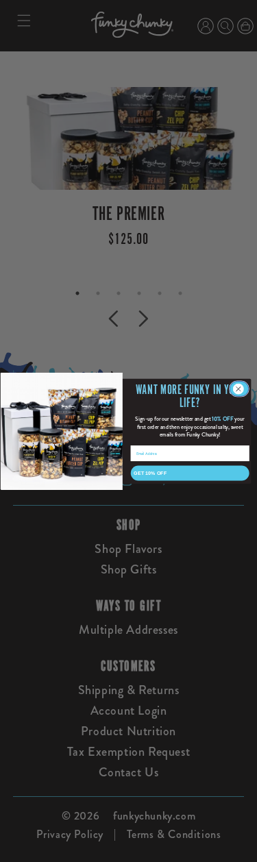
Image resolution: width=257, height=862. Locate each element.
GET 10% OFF (150, 473)
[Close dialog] (239, 388)
